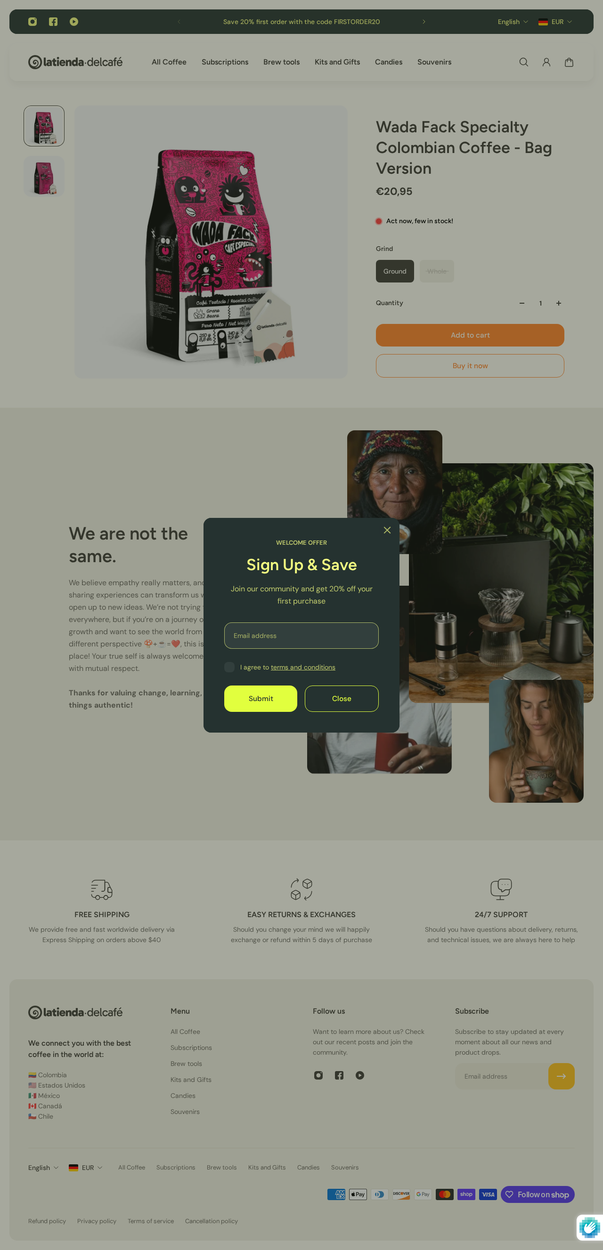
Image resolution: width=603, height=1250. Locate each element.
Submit (261, 698)
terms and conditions (303, 667)
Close (341, 698)
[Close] (387, 530)
